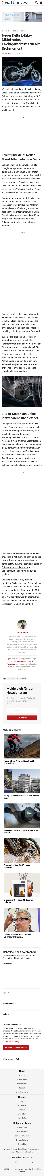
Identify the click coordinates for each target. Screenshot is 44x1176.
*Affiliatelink (29, 1152)
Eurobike (6, 604)
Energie (22, 1110)
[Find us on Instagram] (20, 1162)
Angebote (22, 1118)
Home (4, 31)
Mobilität (16, 31)
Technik (22, 1088)
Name (6, 993)
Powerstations (22, 1140)
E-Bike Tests (22, 1128)
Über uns (19, 1152)
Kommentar (8, 963)
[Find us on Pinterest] (24, 1162)
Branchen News (22, 1092)
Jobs (12, 1152)
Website (6, 1014)
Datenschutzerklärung (12, 1025)
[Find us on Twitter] (16, 1162)
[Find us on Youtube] (28, 1162)
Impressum (6, 1149)
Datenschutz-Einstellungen (22, 1157)
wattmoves (19, 1169)
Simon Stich (8, 53)
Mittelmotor (21, 678)
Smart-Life (22, 1114)
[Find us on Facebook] (12, 1162)
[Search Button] (36, 2)
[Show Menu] (41, 2)
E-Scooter (22, 1106)
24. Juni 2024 (20, 53)
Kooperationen (34, 1149)
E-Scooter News (22, 1084)
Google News (22, 661)
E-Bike (23, 31)
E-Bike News (22, 1080)
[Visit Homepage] (14, 2)
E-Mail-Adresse (9, 1003)
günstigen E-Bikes (24, 593)
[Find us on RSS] (32, 1162)
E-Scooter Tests (22, 1132)
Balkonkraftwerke (22, 1136)
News (9, 31)
